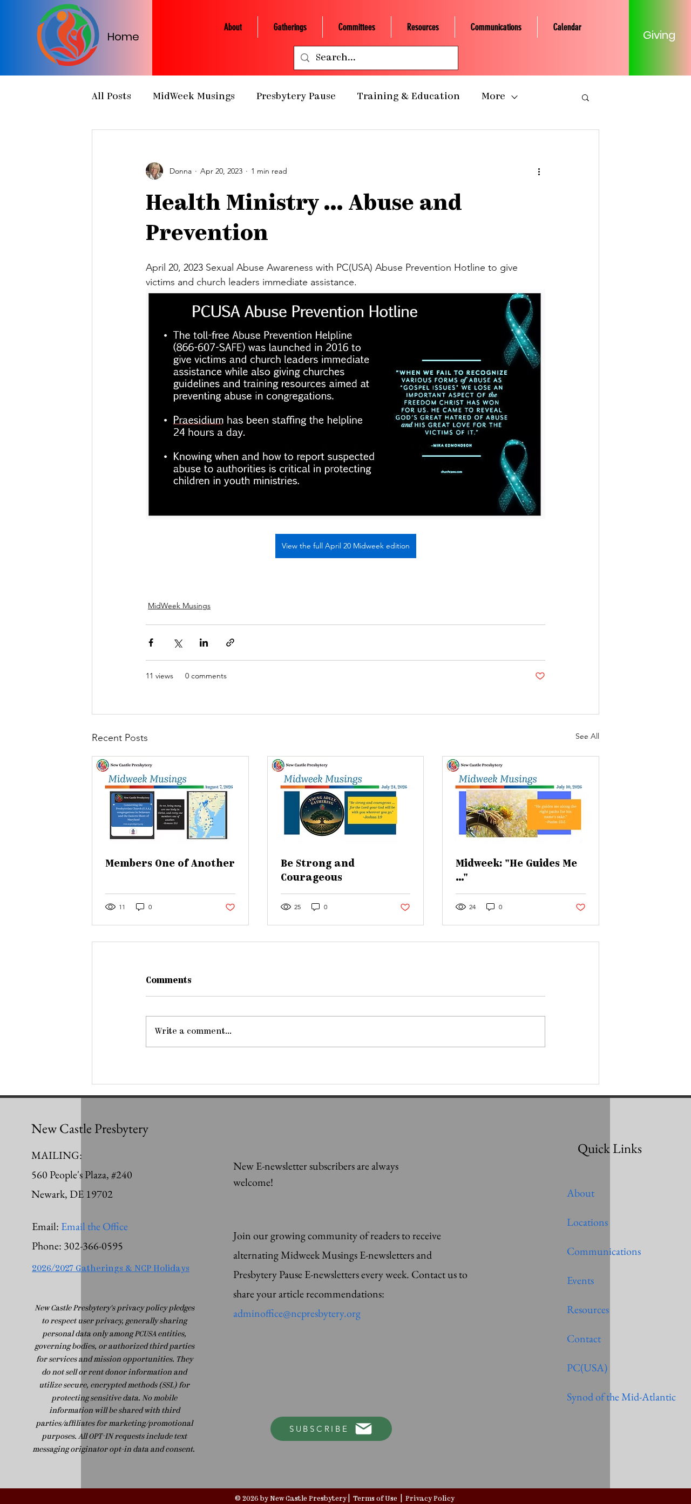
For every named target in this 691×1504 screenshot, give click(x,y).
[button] (585, 97)
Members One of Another (170, 864)
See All (587, 736)
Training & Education (408, 97)
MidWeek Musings (194, 97)
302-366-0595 (93, 1246)
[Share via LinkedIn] (204, 642)
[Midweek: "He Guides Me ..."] (521, 800)
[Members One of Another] (170, 800)
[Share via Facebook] (151, 642)
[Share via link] (230, 642)
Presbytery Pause (296, 97)
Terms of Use (375, 1498)
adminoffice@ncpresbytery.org (297, 1313)
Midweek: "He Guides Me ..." (516, 871)
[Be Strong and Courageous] (346, 800)
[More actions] (538, 170)
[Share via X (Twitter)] (177, 642)
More (493, 97)
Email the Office (94, 1226)
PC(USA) (587, 1368)
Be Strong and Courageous (318, 871)
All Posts (111, 97)
